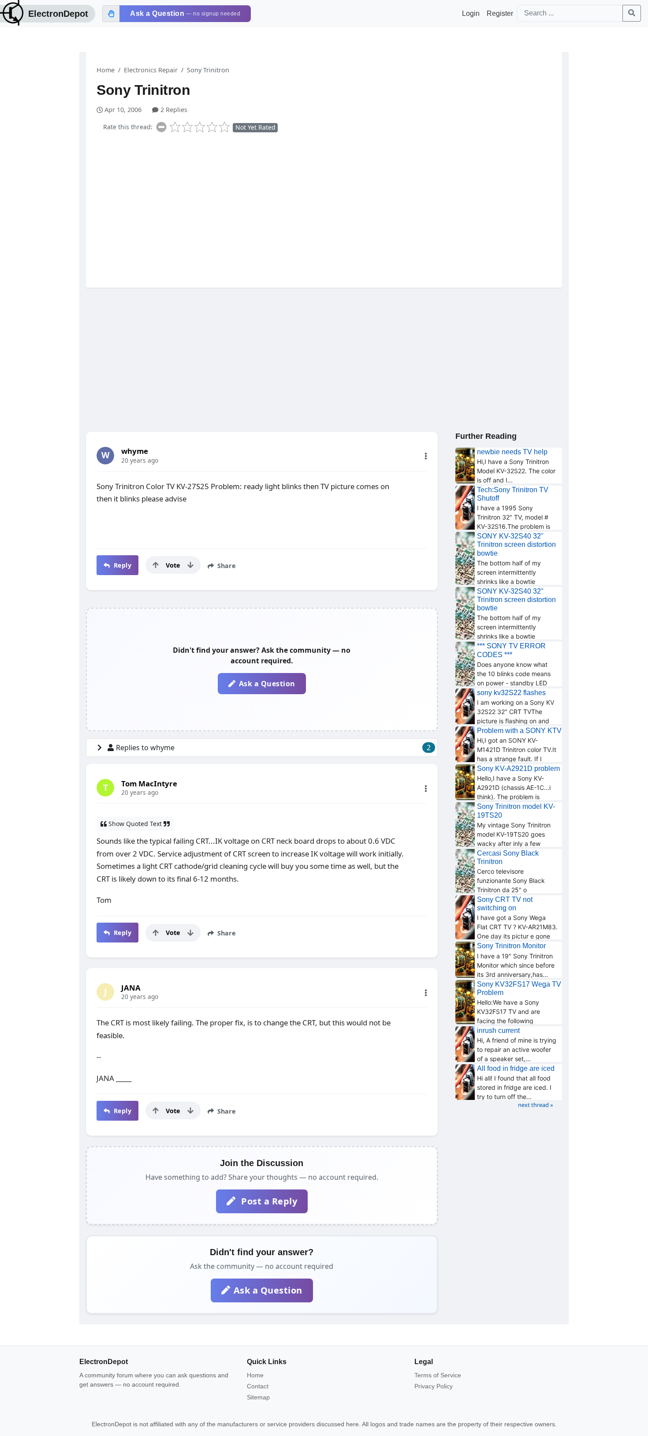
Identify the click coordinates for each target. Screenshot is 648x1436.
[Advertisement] (329, 208)
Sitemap (258, 1397)
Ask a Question (267, 683)
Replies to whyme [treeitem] (273, 747)
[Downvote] (190, 565)
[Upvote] (155, 565)
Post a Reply (268, 1201)
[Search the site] (631, 13)
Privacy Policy (433, 1386)
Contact (257, 1386)
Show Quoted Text (135, 823)
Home (106, 70)
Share (226, 565)
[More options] (426, 456)
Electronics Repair (151, 70)
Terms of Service (437, 1375)
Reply (121, 565)
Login (471, 13)
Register (500, 13)
